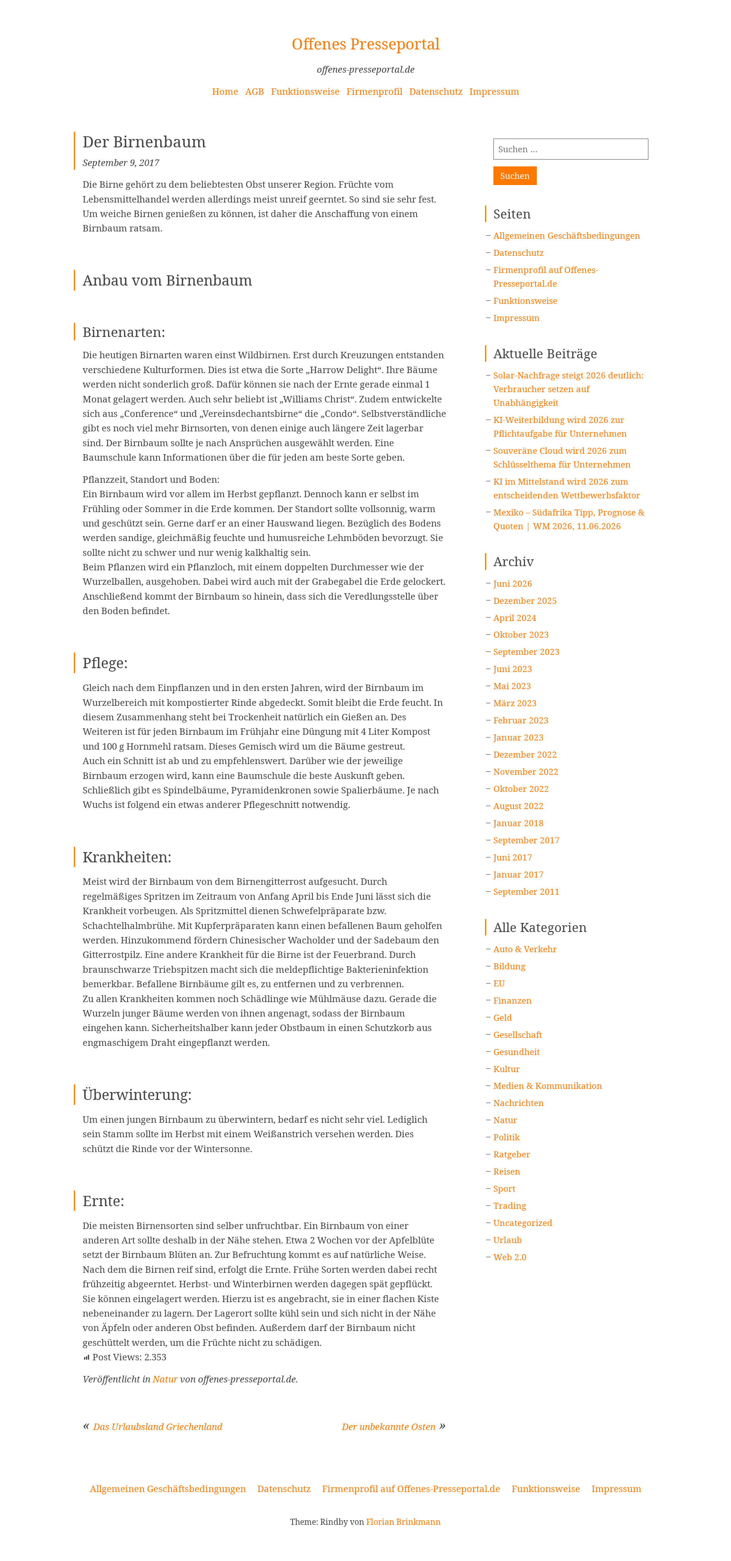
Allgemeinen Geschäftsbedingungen (566, 235)
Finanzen (512, 1000)
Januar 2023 (518, 737)
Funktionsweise (305, 91)
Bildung (509, 966)
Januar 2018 (518, 823)
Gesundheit (516, 1052)
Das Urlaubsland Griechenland (157, 1426)
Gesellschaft (517, 1035)
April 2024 (514, 618)
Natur (165, 1379)
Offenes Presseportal (366, 43)
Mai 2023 (512, 686)
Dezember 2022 (525, 754)
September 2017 (526, 840)
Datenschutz (436, 91)
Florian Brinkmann (403, 1521)
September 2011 (526, 891)
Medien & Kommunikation (547, 1086)
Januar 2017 (518, 874)
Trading (509, 1205)
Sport (504, 1188)
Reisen (506, 1171)
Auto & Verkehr (525, 949)
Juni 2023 (512, 669)
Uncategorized (522, 1223)
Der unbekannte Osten (388, 1426)
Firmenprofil (374, 91)
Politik (506, 1137)
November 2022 (526, 771)
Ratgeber (511, 1154)
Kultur (506, 1069)
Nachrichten (518, 1103)
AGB (254, 91)
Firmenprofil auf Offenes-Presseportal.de (411, 1488)
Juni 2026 (512, 583)
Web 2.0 (510, 1257)
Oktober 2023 (521, 634)
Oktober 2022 (521, 789)
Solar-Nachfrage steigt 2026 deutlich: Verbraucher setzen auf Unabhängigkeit (568, 389)
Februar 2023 (521, 720)
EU (499, 983)
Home (225, 91)
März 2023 (515, 703)
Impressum (494, 91)
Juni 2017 (512, 857)
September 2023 (526, 652)
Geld (502, 1017)
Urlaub (507, 1240)
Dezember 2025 (525, 601)
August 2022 (518, 806)
